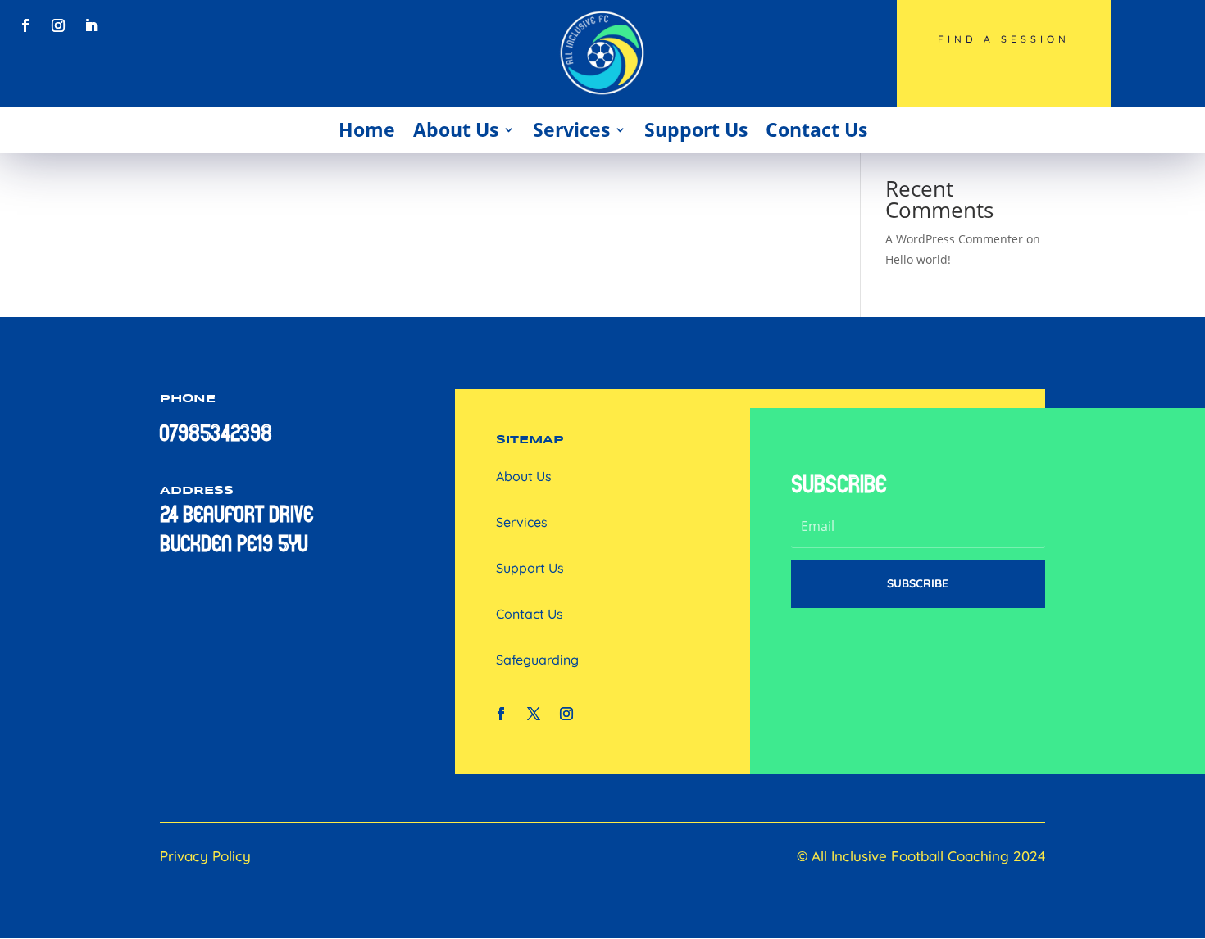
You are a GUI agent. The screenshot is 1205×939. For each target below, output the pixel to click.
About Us (455, 129)
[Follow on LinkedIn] (91, 25)
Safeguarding (537, 659)
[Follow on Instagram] (58, 25)
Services (571, 129)
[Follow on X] (534, 714)
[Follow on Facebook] (25, 25)
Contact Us (816, 129)
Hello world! (918, 259)
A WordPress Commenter (954, 239)
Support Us (696, 129)
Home (367, 129)
